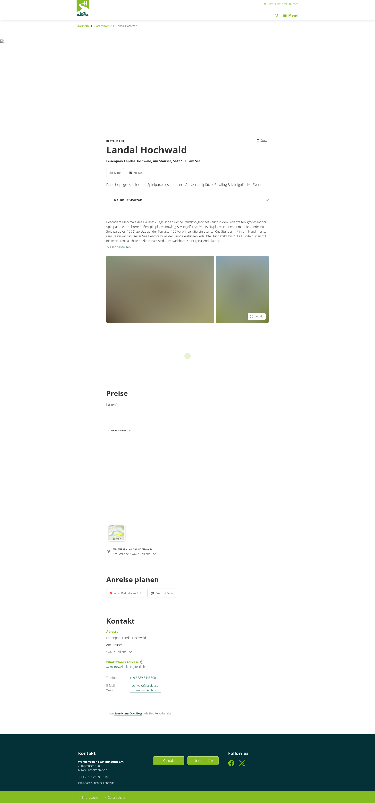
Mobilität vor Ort (120, 430)
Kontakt (169, 760)
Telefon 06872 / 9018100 (93, 777)
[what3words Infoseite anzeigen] (141, 662)
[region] (187, 484)
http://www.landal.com (145, 690)
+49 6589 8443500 (143, 678)
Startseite (83, 26)
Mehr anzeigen (120, 247)
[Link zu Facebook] (231, 765)
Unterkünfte (203, 760)
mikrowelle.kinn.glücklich (125, 667)
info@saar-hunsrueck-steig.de (96, 783)
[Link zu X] (242, 765)
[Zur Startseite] (83, 9)
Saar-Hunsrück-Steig (128, 713)
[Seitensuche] (277, 15)
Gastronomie (103, 26)
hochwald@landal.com (145, 685)
